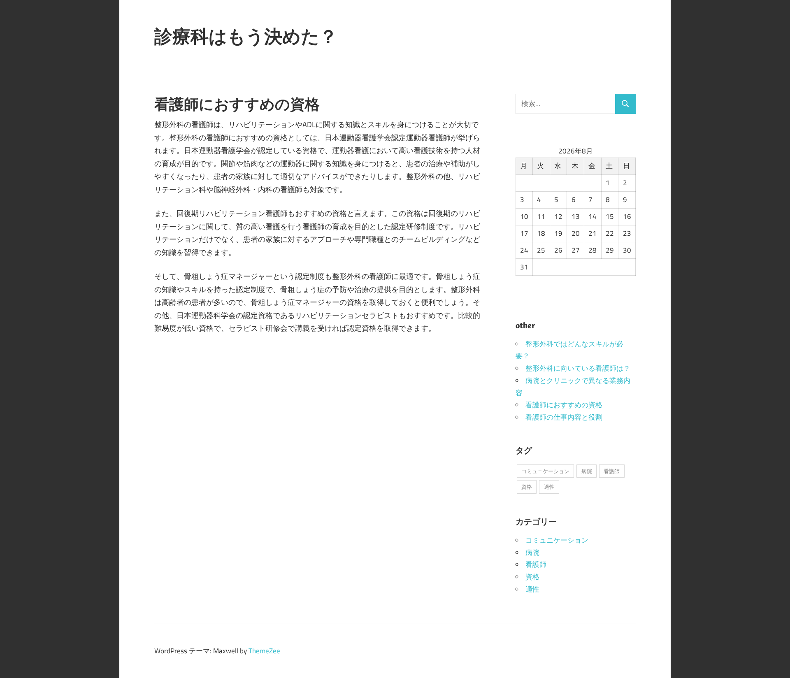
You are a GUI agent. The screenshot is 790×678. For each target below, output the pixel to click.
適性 (549, 487)
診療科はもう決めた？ (245, 36)
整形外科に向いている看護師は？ (577, 368)
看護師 (612, 471)
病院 (586, 471)
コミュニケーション (545, 471)
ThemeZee (264, 650)
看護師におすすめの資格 (563, 404)
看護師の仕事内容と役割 (563, 417)
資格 (526, 487)
